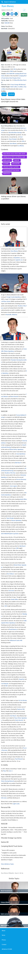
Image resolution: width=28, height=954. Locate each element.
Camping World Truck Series (11, 170)
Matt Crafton (14, 87)
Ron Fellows (10, 574)
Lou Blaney (21, 146)
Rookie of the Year (10, 473)
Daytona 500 (20, 709)
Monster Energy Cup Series (11, 167)
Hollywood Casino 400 (15, 640)
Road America (13, 629)
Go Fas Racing (23, 700)
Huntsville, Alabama (11, 314)
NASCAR (7, 23)
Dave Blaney (13, 143)
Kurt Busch (13, 716)
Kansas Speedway (16, 520)
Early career (7, 160)
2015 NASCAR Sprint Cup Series (10, 533)
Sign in (24, 15)
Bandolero (17, 258)
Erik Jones (11, 590)
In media (6, 163)
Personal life (16, 163)
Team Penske (12, 139)
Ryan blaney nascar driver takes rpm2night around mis (14, 154)
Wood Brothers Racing (15, 132)
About (3, 930)
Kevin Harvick (14, 396)
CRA (14, 69)
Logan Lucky (16, 804)
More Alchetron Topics (7, 864)
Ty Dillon (20, 87)
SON (23, 141)
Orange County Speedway (13, 297)
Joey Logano (13, 486)
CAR (17, 548)
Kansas (23, 84)
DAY (6, 686)
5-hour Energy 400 (15, 84)
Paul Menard (18, 759)
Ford (21, 137)
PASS (11, 71)
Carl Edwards (4, 683)
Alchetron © (7, 949)
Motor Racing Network (7, 781)
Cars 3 (10, 771)
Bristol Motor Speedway (16, 449)
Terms (3, 935)
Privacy (4, 940)
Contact (4, 944)
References (7, 173)
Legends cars (19, 260)
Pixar (4, 771)
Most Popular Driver (15, 78)
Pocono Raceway (21, 479)
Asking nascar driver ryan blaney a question (14, 157)
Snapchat (21, 679)
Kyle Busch (18, 462)
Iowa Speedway (20, 454)
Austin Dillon (23, 499)
